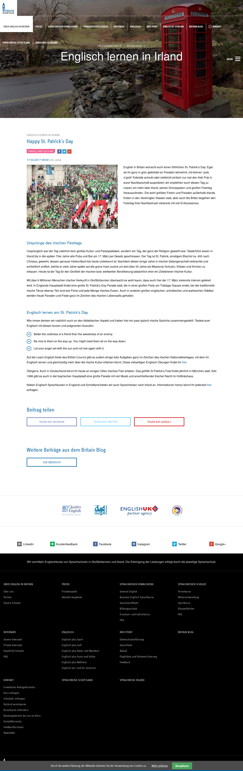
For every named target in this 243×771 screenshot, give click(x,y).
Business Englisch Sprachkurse (137, 597)
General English (128, 591)
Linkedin (28, 544)
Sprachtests (126, 645)
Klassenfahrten (186, 608)
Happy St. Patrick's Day (50, 141)
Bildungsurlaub (128, 608)
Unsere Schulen (12, 603)
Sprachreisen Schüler (95, 26)
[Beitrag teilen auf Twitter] (64, 151)
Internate (119, 26)
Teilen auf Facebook (51, 422)
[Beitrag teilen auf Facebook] (59, 151)
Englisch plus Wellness (74, 662)
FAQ (122, 620)
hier (184, 362)
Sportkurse (184, 603)
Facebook (105, 544)
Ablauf (123, 651)
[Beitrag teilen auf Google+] (69, 151)
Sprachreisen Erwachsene (63, 26)
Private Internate (13, 645)
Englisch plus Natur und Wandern (80, 651)
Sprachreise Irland (46, 42)
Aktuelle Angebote (72, 597)
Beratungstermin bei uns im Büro (22, 715)
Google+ (220, 544)
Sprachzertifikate (129, 603)
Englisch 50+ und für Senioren (79, 668)
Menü (230, 59)
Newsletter (9, 732)
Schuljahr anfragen (14, 698)
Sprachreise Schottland (16, 42)
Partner (8, 597)
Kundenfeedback (67, 544)
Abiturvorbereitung (188, 597)
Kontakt (217, 26)
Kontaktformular (13, 721)
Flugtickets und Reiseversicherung (138, 656)
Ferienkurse (184, 591)
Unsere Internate (13, 639)
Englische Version (173, 26)
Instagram (144, 544)
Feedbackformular (14, 727)
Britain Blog (196, 26)
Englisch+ (135, 26)
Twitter (182, 544)
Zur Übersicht (52, 462)
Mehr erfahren (160, 765)
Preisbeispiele (69, 591)
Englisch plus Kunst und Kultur (79, 656)
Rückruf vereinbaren (15, 704)
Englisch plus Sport (72, 639)
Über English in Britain (16, 26)
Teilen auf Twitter (105, 422)
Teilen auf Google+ (159, 422)
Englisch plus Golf (71, 645)
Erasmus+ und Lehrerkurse (135, 614)
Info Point (152, 26)
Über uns (9, 591)
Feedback (125, 662)
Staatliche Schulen (14, 651)
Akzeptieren (182, 766)
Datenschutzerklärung (132, 639)
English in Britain (8, 8)
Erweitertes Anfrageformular (19, 687)
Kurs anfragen (11, 693)
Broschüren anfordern (16, 710)
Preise (39, 26)
